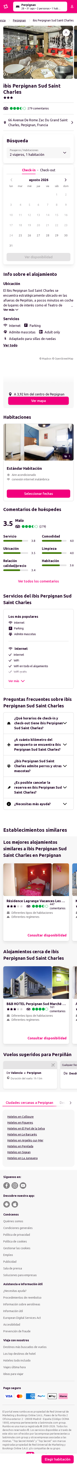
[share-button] (66, 33)
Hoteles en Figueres (20, 1122)
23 (66, 225)
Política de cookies (15, 1241)
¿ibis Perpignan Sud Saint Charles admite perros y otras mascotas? (38, 766)
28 (47, 235)
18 (20, 225)
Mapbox (46, 358)
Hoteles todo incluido (17, 1360)
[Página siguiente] (70, 1103)
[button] (38, 52)
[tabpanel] (38, 1138)
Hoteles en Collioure (20, 1116)
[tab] (29, 1102)
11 (20, 215)
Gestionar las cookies (16, 1248)
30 (66, 235)
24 (11, 235)
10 (11, 215)
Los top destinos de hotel (19, 1353)
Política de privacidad (16, 1234)
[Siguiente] (65, 180)
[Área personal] (72, 6)
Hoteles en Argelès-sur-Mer (25, 1140)
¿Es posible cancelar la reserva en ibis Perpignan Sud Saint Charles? (38, 787)
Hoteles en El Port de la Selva (26, 1128)
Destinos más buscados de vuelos (25, 1347)
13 (38, 215)
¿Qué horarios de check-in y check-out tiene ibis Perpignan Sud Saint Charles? (38, 723)
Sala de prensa (12, 1268)
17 (11, 225)
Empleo (8, 1255)
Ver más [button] (13, 681)
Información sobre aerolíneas (21, 1304)
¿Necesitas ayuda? (14, 1290)
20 (38, 225)
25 (20, 235)
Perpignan (19, 20)
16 (66, 215)
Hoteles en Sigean (19, 1152)
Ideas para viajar (13, 1374)
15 (56, 215)
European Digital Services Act (22, 1317)
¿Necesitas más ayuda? (32, 804)
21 (47, 225)
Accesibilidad (11, 1324)
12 (29, 215)
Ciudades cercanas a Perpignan (29, 1102)
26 (29, 235)
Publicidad (9, 1261)
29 (56, 235)
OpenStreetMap (64, 358)
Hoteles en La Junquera (22, 1158)
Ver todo (10, 345)
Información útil (13, 1311)
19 (29, 225)
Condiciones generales (18, 1228)
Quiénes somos (13, 1221)
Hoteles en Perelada (20, 1146)
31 (11, 245)
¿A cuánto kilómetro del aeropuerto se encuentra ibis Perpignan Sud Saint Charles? (37, 744)
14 (47, 215)
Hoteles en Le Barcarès (22, 1134)
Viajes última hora (14, 1367)
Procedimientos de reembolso (22, 1297)
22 (56, 225)
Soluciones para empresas (20, 1275)
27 (38, 235)
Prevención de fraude (17, 1331)
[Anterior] (11, 180)
